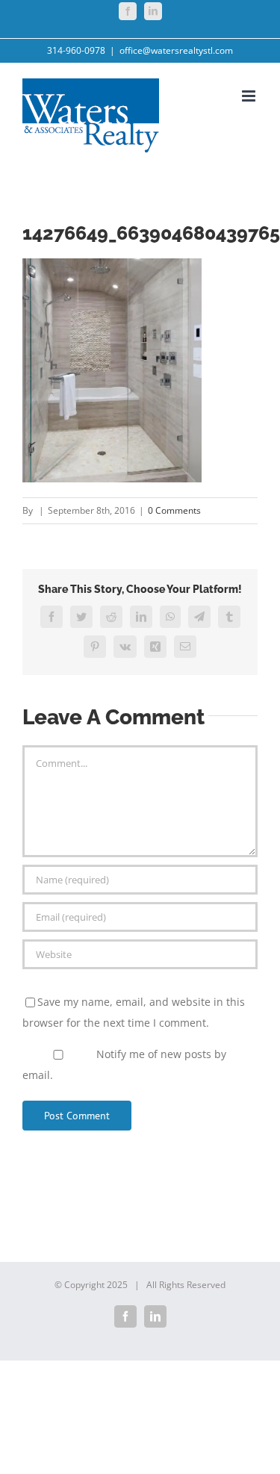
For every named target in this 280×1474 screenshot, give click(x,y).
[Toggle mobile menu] (250, 96)
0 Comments (174, 510)
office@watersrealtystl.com (176, 50)
